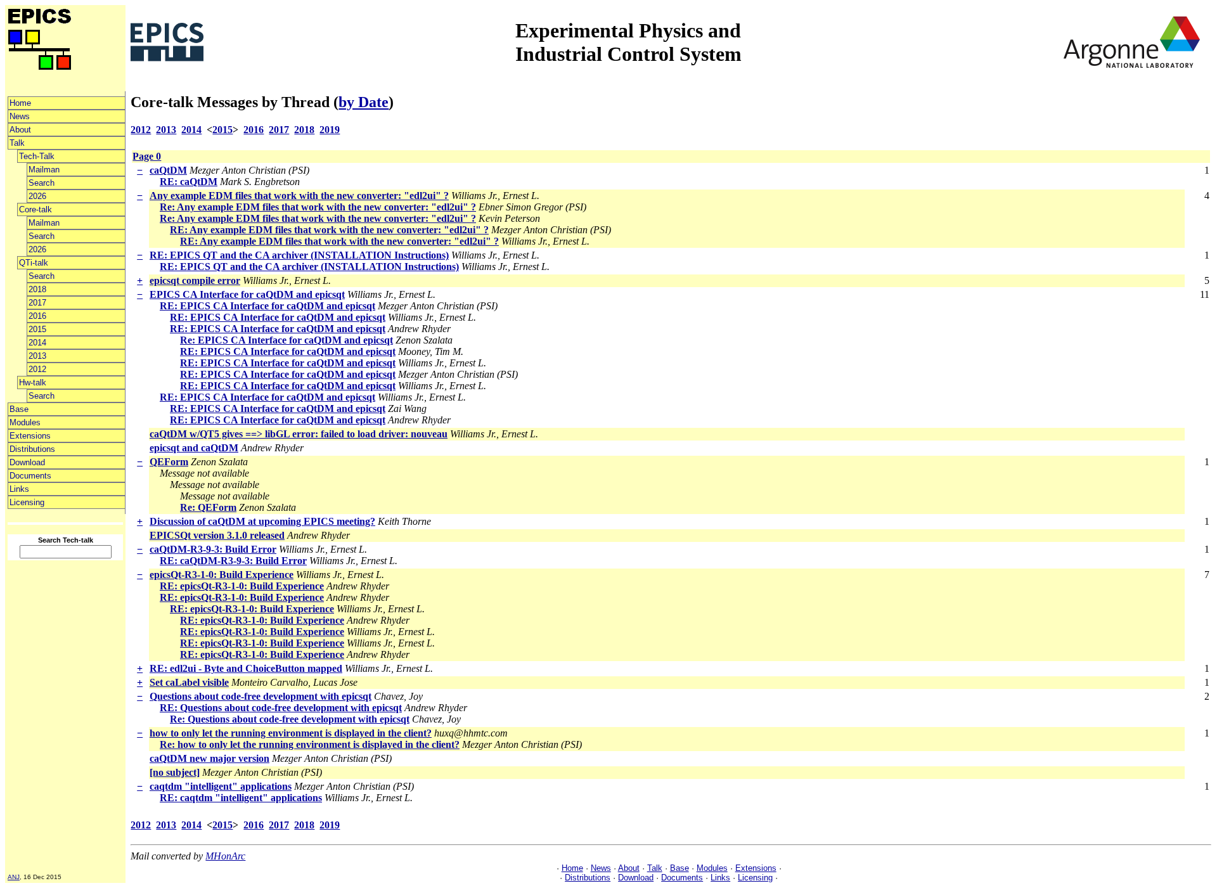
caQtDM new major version (209, 758)
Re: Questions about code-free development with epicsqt (289, 719)
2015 (37, 329)
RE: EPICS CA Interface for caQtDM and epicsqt (267, 305)
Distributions (32, 449)
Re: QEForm (208, 507)
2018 (37, 289)
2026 (37, 196)
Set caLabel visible (189, 682)
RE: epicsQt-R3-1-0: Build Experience (242, 586)
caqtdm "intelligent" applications (221, 786)
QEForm (169, 461)
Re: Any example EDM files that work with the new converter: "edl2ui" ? (318, 207)
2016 (37, 316)
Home (20, 103)
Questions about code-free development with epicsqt (260, 696)
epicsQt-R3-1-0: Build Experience (221, 574)
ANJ (14, 876)
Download (27, 462)
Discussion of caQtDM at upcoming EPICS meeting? (262, 521)
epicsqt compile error (195, 280)
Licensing (27, 502)
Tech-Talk (37, 156)
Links (19, 489)
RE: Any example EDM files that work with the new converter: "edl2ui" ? (329, 229)
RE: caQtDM (188, 181)
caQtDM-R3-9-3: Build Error (213, 549)
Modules (25, 422)
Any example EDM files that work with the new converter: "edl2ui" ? (299, 195)
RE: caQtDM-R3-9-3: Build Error (233, 560)
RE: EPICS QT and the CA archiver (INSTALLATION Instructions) (299, 255)
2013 (37, 356)
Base (19, 409)
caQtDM (168, 170)
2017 (37, 302)
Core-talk (35, 209)
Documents (30, 475)
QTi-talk (33, 262)
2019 (329, 129)
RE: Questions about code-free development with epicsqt (281, 707)
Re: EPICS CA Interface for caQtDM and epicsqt (286, 340)
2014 (37, 342)
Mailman (44, 169)
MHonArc (225, 856)
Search (42, 183)
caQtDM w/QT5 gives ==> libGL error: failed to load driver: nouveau (299, 433)
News (20, 116)
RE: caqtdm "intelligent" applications (241, 797)
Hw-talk (32, 382)
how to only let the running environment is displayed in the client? (291, 733)
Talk (17, 143)
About (20, 129)
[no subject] (175, 772)
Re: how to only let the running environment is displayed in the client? (310, 744)
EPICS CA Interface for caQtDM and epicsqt (247, 294)
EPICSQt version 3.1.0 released (217, 535)
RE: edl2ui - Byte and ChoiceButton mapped (246, 668)
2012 (37, 369)
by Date (363, 102)
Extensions (30, 436)
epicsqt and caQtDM (194, 447)
